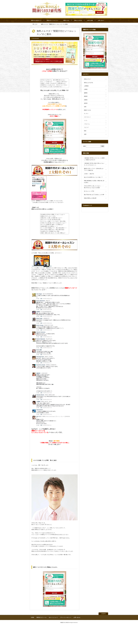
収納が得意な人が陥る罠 (90, 198)
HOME (32, 617)
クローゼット (87, 117)
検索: (84, 146)
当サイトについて (53, 617)
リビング (86, 127)
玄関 (85, 134)
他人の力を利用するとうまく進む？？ (93, 177)
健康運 (85, 93)
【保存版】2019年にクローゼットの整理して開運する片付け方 (94, 158)
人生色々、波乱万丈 (89, 173)
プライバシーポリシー (65, 617)
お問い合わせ (101, 20)
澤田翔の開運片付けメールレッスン (86, 6)
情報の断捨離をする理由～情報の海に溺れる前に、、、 (94, 181)
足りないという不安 (89, 191)
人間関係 (86, 86)
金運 (85, 106)
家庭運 (85, 96)
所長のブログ (87, 79)
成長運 (85, 103)
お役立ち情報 (90, 20)
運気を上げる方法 (78, 20)
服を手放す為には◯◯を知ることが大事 (94, 194)
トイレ (85, 120)
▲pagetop (103, 613)
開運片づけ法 (66, 20)
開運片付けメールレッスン (52, 20)
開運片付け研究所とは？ (36, 20)
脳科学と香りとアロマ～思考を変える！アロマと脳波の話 (94, 169)
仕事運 (85, 89)
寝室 (85, 130)
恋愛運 (85, 99)
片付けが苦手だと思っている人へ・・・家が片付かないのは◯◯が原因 (94, 186)
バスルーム (87, 124)
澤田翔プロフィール (41, 617)
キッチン (86, 113)
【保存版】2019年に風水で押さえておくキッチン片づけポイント (94, 164)
